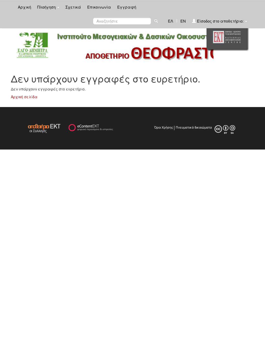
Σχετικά (73, 7)
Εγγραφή (126, 7)
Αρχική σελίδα (24, 96)
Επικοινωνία (99, 7)
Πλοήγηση (47, 7)
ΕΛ (170, 21)
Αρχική (24, 7)
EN (183, 21)
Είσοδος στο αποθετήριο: (220, 21)
